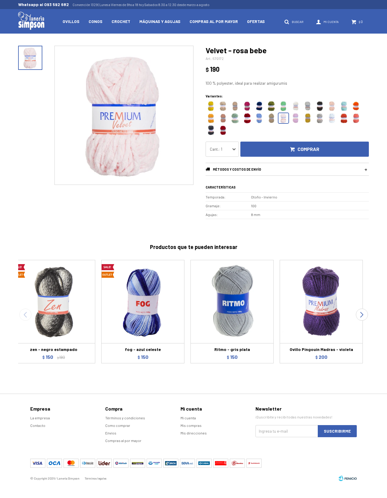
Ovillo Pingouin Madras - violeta (321, 349)
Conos (95, 21)
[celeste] (332, 118)
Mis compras (191, 425)
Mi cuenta (188, 418)
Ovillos (71, 21)
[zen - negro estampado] (53, 301)
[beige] (223, 106)
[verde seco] (235, 118)
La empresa (40, 418)
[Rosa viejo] (332, 106)
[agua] (344, 106)
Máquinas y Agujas (159, 21)
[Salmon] (223, 118)
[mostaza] (211, 106)
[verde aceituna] (271, 106)
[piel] (235, 106)
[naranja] (356, 106)
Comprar (308, 149)
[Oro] (307, 118)
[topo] (211, 130)
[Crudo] (271, 118)
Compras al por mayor (214, 21)
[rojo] (223, 130)
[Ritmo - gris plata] (232, 301)
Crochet (121, 21)
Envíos (110, 433)
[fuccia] (247, 106)
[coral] (356, 118)
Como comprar (117, 425)
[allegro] (344, 118)
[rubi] (247, 118)
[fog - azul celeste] (142, 301)
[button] (362, 314)
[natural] (295, 106)
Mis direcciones (193, 433)
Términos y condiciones (125, 418)
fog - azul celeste (143, 349)
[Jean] (259, 118)
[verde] (283, 106)
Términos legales (95, 478)
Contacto (37, 425)
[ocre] (211, 118)
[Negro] (319, 106)
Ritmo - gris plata (232, 349)
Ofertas (256, 21)
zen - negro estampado (53, 349)
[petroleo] (259, 106)
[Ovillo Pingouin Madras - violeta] (321, 301)
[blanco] (307, 106)
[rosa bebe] (283, 118)
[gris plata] (319, 118)
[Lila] (295, 118)
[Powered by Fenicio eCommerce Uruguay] (348, 478)
